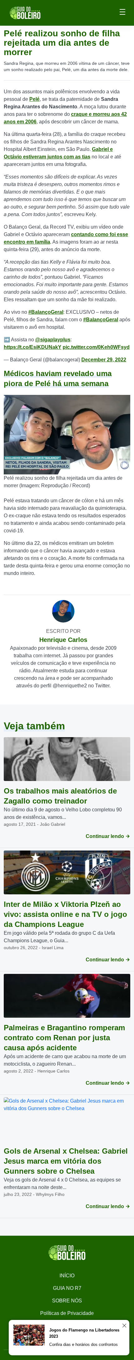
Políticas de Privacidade (67, 1313)
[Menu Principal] (122, 13)
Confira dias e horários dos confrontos (83, 1344)
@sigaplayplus (52, 339)
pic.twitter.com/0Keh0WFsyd (96, 347)
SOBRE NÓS (67, 1300)
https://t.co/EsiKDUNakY (32, 347)
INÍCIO (67, 1275)
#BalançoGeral (45, 312)
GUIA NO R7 (67, 1288)
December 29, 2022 (103, 359)
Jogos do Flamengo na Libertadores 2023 (84, 1333)
